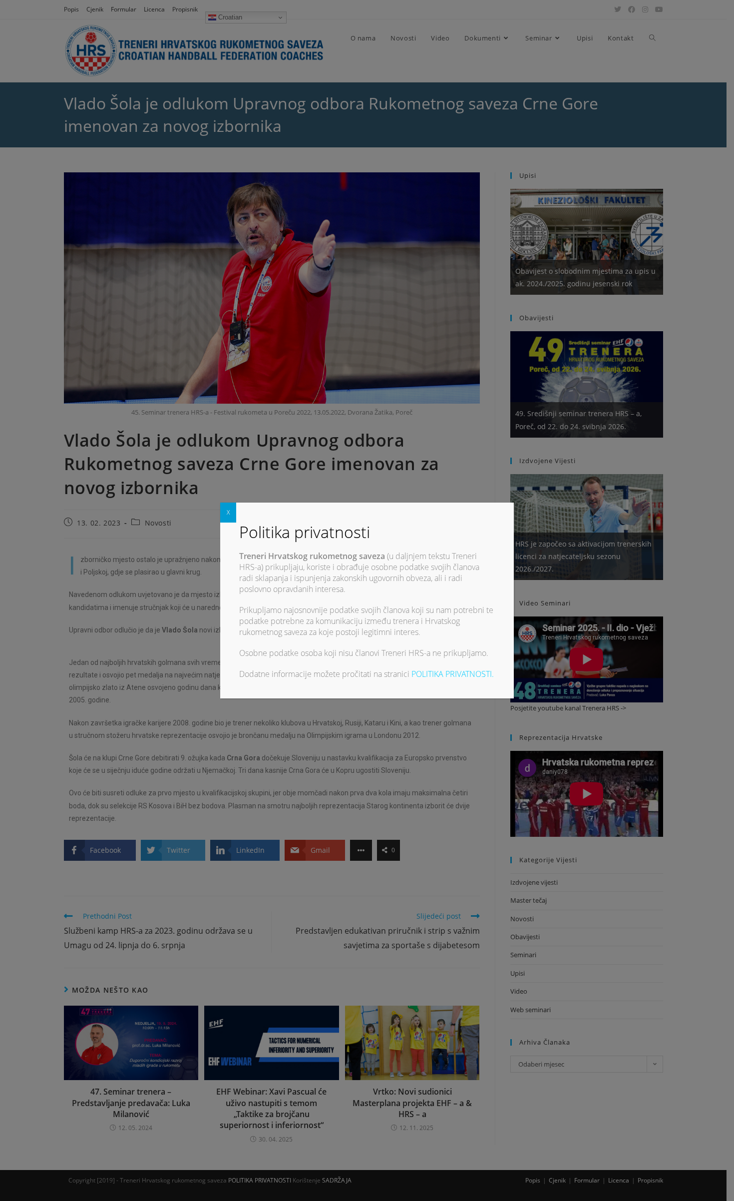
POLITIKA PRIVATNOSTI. (452, 673)
